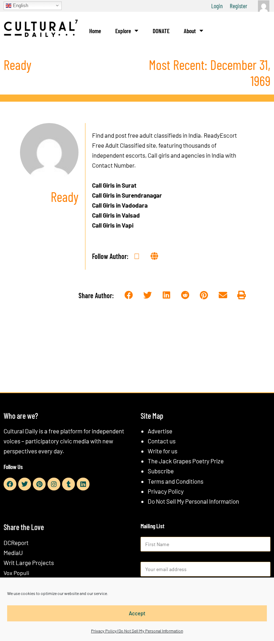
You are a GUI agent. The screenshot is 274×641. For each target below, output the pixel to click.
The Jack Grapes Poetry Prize (186, 460)
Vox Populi (16, 572)
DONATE (161, 30)
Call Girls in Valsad (116, 215)
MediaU (13, 552)
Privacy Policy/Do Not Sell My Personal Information (137, 630)
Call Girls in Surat (114, 185)
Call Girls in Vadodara (120, 205)
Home (95, 30)
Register (238, 5)
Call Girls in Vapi (112, 225)
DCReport (16, 542)
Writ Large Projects (29, 562)
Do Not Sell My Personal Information (193, 501)
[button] (128, 295)
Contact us (162, 440)
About (190, 30)
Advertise (160, 430)
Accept (137, 613)
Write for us (162, 450)
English (19, 5)
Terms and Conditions (175, 481)
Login (217, 5)
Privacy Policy (166, 491)
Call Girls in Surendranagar (127, 195)
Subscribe (161, 470)
